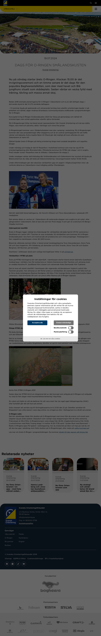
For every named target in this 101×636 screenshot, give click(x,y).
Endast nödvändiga (63, 322)
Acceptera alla (37, 322)
